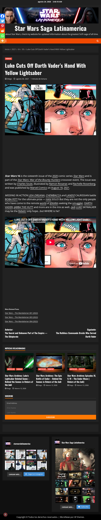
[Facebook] (2, 16)
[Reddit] (2, 30)
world (43, 203)
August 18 (57, 187)
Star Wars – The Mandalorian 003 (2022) (21, 317)
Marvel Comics (38, 187)
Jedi (73, 207)
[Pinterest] (2, 25)
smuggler (77, 203)
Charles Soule (25, 183)
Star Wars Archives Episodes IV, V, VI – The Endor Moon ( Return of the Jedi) (81, 378)
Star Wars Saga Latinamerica (50, 28)
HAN (48, 199)
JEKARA (54, 203)
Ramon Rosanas (58, 183)
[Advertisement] (50, 157)
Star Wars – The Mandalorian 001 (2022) (21, 313)
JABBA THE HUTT (23, 207)
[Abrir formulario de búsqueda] (98, 40)
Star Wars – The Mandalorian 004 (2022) (21, 321)
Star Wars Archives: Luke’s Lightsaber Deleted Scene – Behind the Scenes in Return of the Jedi (19, 380)
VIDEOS (8, 59)
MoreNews (65, 517)
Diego (9, 79)
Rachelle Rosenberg (84, 183)
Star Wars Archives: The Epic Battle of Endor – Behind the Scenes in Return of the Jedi (49, 378)
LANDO (70, 195)
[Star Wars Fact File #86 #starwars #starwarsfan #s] (10, 454)
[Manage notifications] (5, 515)
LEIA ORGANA (36, 195)
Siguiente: (76, 333)
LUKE (79, 207)
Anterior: (26, 333)
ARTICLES (11, 369)
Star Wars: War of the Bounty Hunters (38, 179)
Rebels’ (22, 211)
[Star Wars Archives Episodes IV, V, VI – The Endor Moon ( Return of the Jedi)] (81, 362)
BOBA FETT (11, 199)
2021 (66, 187)
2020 (55, 176)
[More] (2, 40)
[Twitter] (2, 21)
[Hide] (1, 45)
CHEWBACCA (53, 195)
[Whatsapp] (2, 35)
